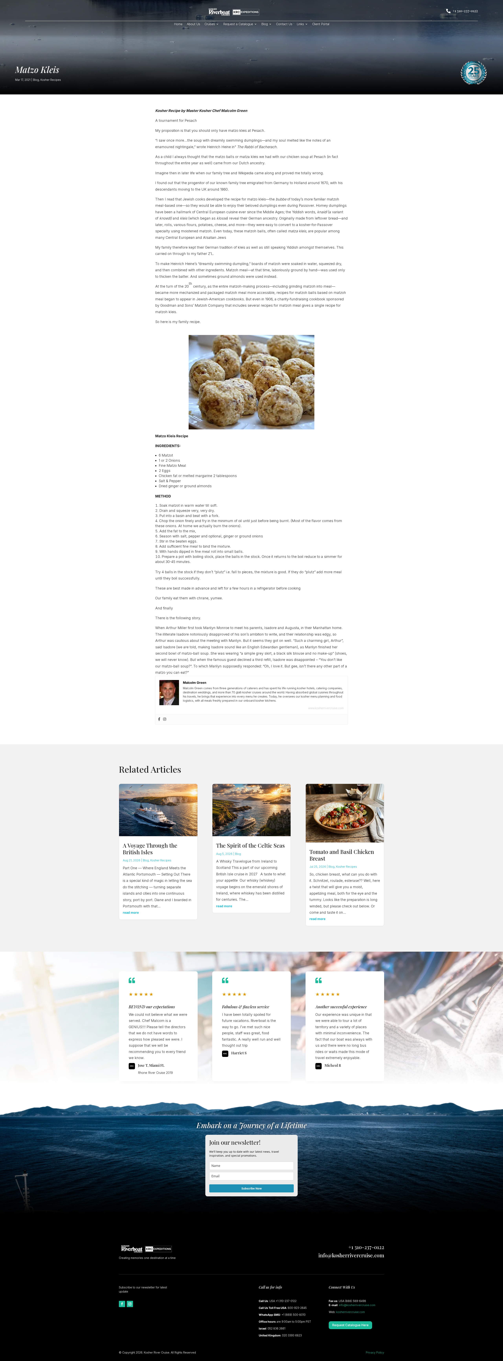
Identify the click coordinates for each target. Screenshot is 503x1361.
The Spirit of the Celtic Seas (250, 845)
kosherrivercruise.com (350, 1312)
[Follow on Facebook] (122, 1304)
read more (131, 912)
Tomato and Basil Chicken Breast (341, 855)
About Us (193, 24)
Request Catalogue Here (350, 1325)
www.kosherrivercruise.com (326, 708)
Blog (264, 24)
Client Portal (320, 24)
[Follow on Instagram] (130, 1304)
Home (178, 24)
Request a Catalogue (238, 24)
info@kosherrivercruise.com (351, 1255)
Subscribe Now (251, 1188)
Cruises (210, 24)
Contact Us (284, 24)
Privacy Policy (375, 1352)
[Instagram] (164, 719)
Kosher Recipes (50, 79)
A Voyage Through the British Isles (150, 849)
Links (300, 24)
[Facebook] (159, 719)
